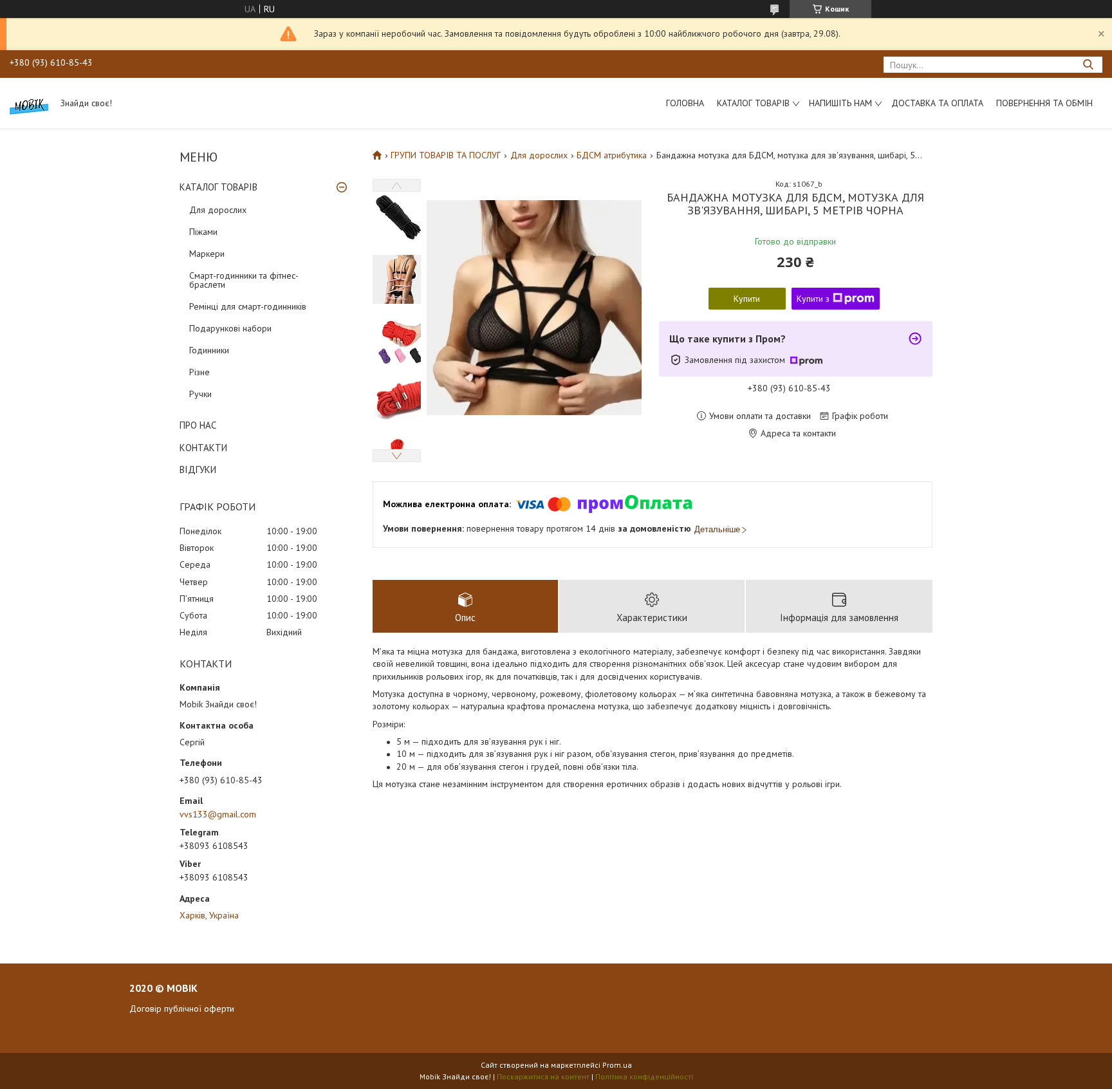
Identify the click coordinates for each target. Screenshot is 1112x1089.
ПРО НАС (198, 425)
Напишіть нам (840, 103)
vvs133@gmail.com (218, 814)
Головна (685, 103)
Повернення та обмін (1044, 103)
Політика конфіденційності (644, 1076)
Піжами (203, 231)
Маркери (207, 253)
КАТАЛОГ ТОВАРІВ (218, 187)
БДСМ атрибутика (612, 155)
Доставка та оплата (937, 103)
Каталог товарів (753, 103)
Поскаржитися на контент (543, 1076)
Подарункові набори (230, 328)
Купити (747, 298)
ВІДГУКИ (198, 469)
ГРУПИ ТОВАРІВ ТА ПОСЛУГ (446, 155)
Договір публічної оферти (181, 1008)
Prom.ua (617, 1065)
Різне (199, 372)
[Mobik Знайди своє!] (29, 103)
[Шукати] (1087, 65)
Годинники (209, 350)
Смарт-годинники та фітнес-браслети (244, 280)
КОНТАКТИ (203, 448)
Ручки (200, 394)
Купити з (813, 298)
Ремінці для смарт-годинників (247, 306)
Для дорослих (217, 210)
